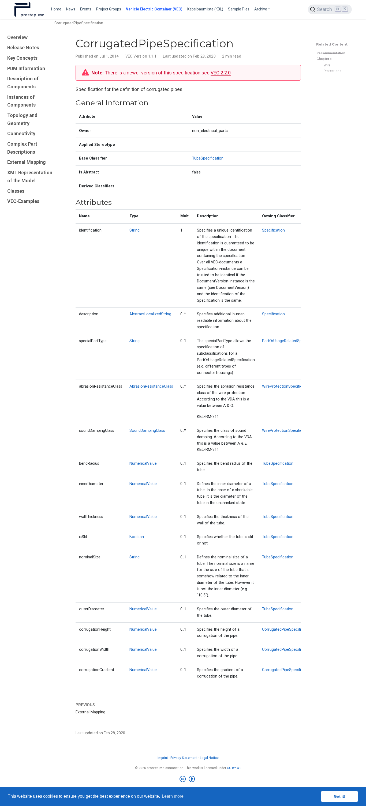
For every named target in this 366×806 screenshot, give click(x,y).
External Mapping (26, 162)
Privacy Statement (183, 758)
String (134, 230)
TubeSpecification (207, 158)
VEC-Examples (23, 201)
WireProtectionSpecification (286, 386)
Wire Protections (332, 68)
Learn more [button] (173, 796)
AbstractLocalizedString (150, 314)
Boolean (136, 537)
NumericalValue (143, 463)
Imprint (163, 758)
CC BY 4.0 (234, 768)
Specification (273, 230)
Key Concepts (22, 58)
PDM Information (26, 68)
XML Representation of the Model (29, 176)
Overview (17, 37)
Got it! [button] (339, 796)
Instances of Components (21, 101)
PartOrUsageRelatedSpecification (291, 341)
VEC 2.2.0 (221, 72)
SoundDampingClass (147, 430)
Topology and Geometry (22, 119)
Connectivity (21, 133)
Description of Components (23, 82)
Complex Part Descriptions (22, 148)
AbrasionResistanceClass (151, 386)
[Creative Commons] (188, 779)
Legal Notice (209, 758)
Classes (15, 191)
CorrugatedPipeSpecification (287, 629)
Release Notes (23, 47)
